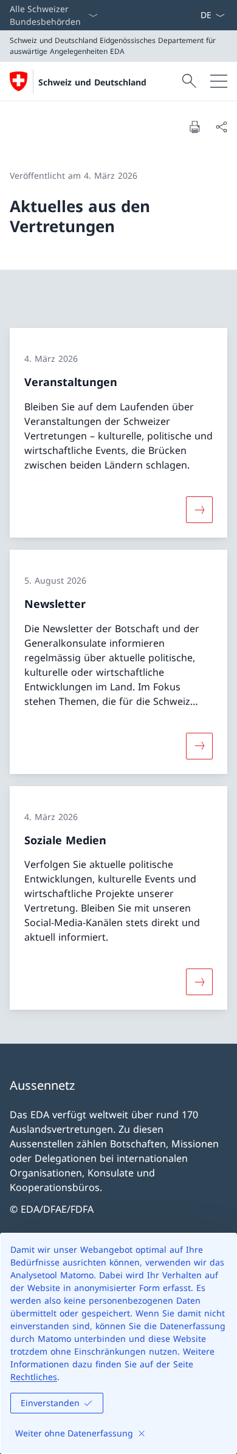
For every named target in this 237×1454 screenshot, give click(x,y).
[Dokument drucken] (194, 126)
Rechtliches (33, 1376)
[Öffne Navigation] (219, 81)
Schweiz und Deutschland (92, 82)
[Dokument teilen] (221, 126)
